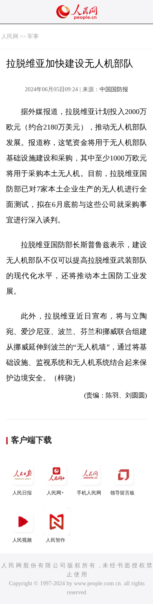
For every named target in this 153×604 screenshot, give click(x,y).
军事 (33, 36)
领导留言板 (122, 493)
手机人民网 (89, 493)
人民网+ (55, 493)
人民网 (9, 36)
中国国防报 (114, 89)
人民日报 (22, 493)
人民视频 (22, 540)
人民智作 (55, 540)
